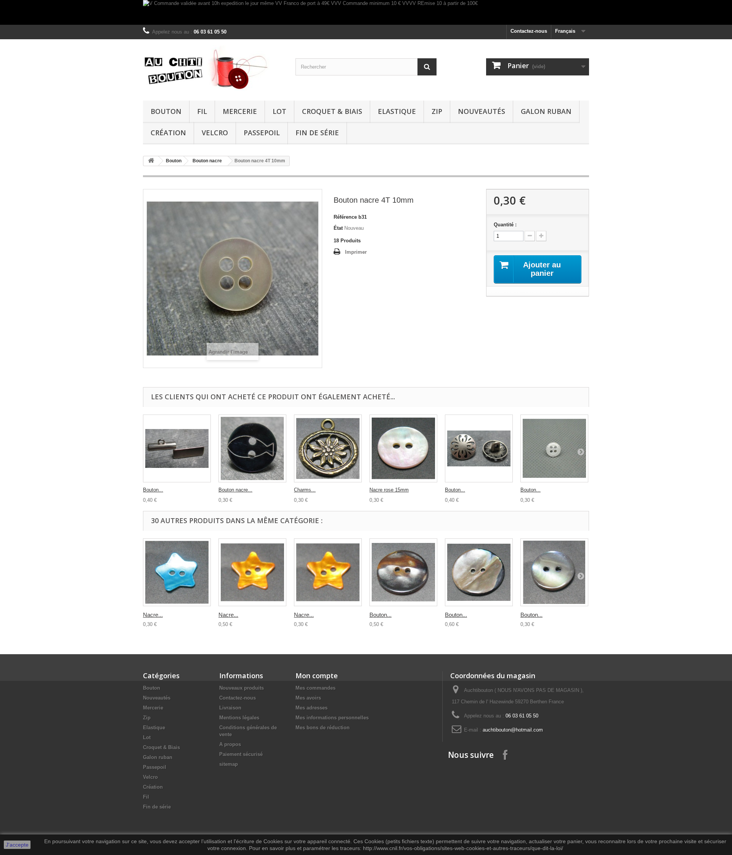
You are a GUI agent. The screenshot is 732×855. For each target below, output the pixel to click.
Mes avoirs (308, 698)
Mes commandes (315, 688)
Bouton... (153, 490)
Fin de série (317, 132)
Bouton (166, 111)
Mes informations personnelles (332, 718)
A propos (230, 744)
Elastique (397, 111)
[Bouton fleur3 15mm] (479, 448)
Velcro (215, 132)
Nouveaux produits (241, 688)
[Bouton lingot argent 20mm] (177, 448)
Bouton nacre (207, 160)
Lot (279, 111)
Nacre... (153, 615)
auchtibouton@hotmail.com (513, 730)
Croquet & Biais (332, 111)
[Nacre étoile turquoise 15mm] (177, 572)
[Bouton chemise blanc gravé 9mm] (554, 448)
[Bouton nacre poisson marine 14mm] (252, 448)
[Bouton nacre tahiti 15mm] (554, 572)
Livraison (230, 708)
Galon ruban (546, 111)
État (338, 228)
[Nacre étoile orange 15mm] (328, 572)
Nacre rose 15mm (389, 490)
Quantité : (505, 224)
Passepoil (262, 132)
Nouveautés (481, 111)
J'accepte (17, 845)
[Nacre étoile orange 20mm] (252, 572)
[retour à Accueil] (151, 161)
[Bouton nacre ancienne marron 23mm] (403, 572)
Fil (202, 111)
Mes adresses (311, 708)
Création (168, 132)
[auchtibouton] (213, 68)
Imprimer (356, 252)
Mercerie (240, 111)
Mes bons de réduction (322, 727)
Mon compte (316, 675)
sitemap (228, 764)
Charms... (305, 490)
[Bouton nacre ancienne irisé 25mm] (479, 572)
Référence (345, 217)
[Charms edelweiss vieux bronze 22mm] (328, 448)
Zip (437, 111)
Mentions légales (239, 718)
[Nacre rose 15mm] (403, 448)
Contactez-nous (528, 31)
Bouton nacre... (235, 490)
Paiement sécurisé (241, 754)
